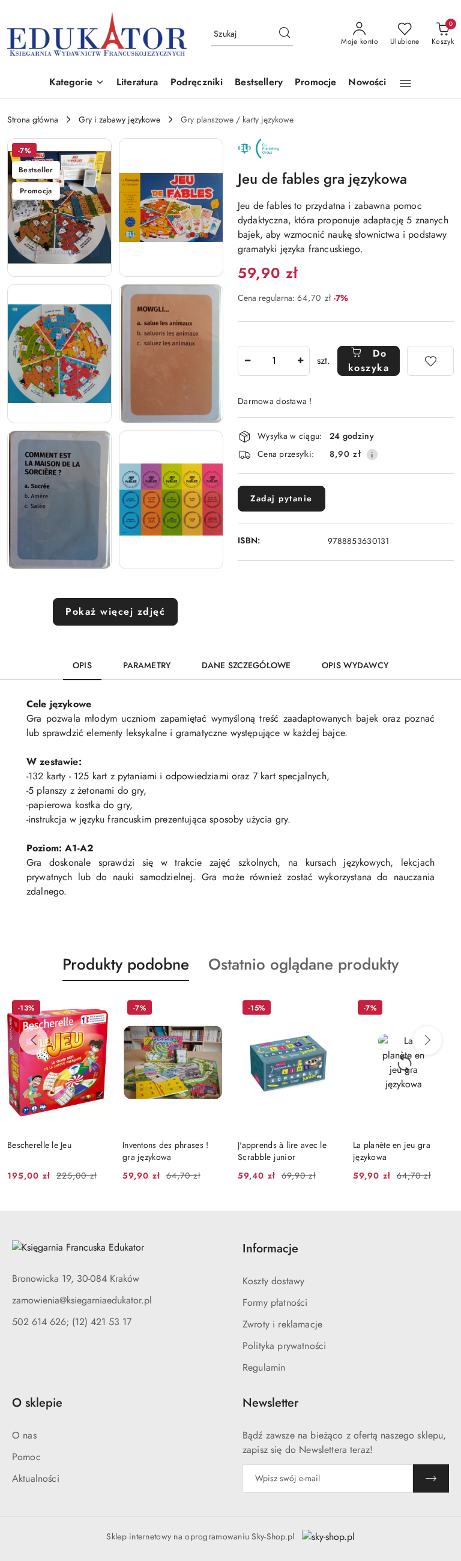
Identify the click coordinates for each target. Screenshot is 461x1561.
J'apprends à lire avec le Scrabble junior (282, 1151)
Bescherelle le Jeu (39, 1145)
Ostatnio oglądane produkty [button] (303, 964)
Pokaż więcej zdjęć (115, 611)
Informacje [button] (270, 1248)
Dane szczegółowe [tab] (246, 665)
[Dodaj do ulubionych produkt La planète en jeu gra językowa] (440, 1009)
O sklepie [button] (37, 1403)
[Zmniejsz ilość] (247, 360)
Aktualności (35, 1478)
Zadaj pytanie (281, 498)
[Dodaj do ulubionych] (430, 361)
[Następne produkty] (427, 1040)
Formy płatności (275, 1302)
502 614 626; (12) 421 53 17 (71, 1322)
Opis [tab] (82, 665)
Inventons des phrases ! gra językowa (165, 1151)
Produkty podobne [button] (125, 964)
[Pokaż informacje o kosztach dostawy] (372, 454)
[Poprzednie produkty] (33, 1040)
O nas (24, 1435)
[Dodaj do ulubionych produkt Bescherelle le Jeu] (94, 1009)
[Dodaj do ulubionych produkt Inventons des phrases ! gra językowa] (209, 1009)
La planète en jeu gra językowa (391, 1151)
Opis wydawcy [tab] (355, 665)
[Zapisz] (431, 1478)
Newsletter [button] (270, 1403)
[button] (76, 83)
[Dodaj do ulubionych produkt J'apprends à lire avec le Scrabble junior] (325, 1009)
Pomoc (26, 1457)
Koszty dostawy (273, 1281)
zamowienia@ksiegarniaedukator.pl (82, 1300)
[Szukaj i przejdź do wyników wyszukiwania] (284, 34)
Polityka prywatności (284, 1346)
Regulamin (264, 1367)
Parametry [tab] (146, 665)
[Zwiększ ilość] (300, 360)
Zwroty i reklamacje (282, 1324)
